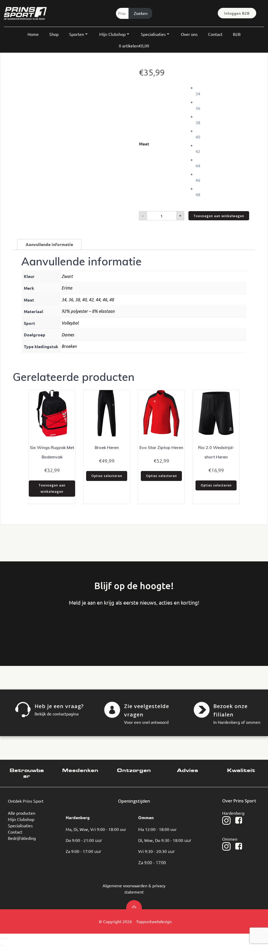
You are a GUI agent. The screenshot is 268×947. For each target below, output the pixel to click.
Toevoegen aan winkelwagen (218, 216)
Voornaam (25, 627)
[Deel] (4, 938)
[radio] (225, 90)
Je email (104, 627)
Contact (215, 34)
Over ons (189, 34)
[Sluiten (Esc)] (6, 938)
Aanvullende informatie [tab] (49, 244)
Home (33, 34)
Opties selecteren (106, 476)
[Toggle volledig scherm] (2, 938)
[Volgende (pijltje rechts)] (2, 945)
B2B (237, 34)
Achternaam (64, 627)
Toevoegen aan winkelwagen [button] (51, 488)
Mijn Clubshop (112, 34)
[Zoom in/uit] (0, 938)
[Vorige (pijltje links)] (0, 945)
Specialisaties (153, 34)
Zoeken (141, 13)
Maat (144, 143)
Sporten (76, 34)
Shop (54, 34)
